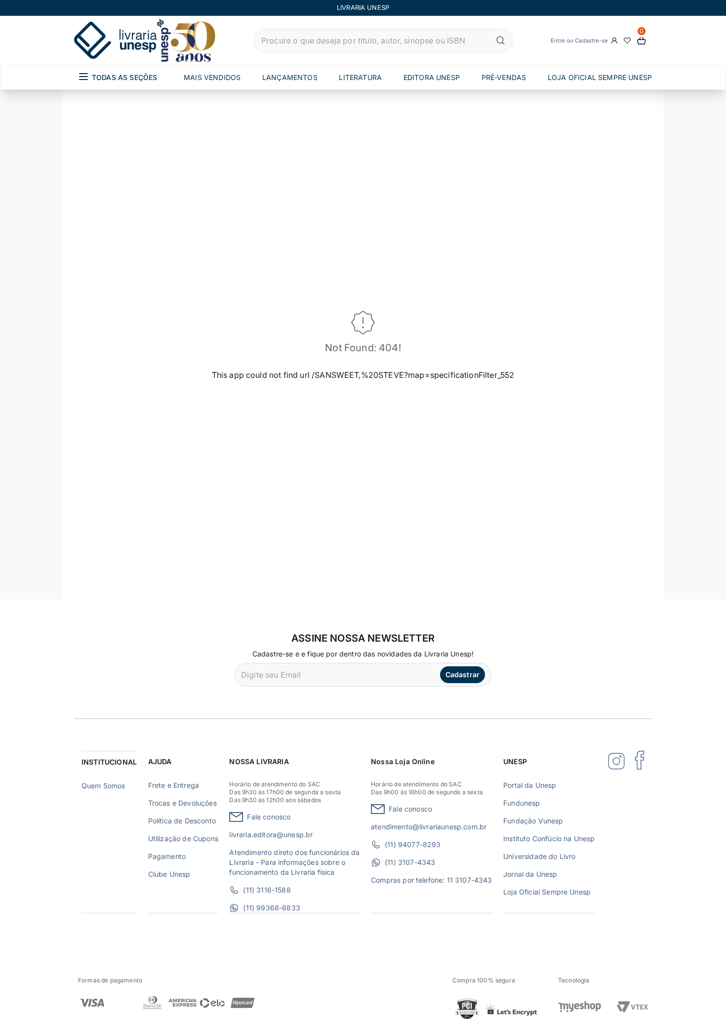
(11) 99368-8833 (271, 907)
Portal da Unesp (529, 785)
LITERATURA (360, 77)
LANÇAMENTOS (290, 77)
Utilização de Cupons (183, 838)
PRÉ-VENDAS (504, 77)
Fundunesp (521, 803)
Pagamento (167, 856)
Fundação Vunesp (533, 820)
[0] (641, 40)
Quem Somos (103, 785)
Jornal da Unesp (530, 874)
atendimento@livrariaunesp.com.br (428, 826)
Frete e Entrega (173, 785)
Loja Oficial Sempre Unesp (547, 892)
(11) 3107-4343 (410, 862)
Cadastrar (462, 674)
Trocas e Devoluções (182, 803)
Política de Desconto (182, 820)
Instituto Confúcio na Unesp (549, 838)
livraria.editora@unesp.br (271, 834)
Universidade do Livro (539, 856)
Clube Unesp (169, 874)
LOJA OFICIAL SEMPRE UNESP (600, 77)
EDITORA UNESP (431, 77)
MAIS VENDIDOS (212, 77)
